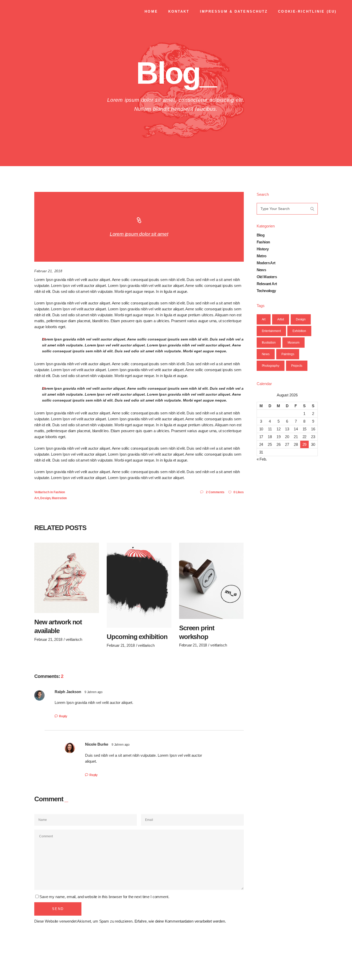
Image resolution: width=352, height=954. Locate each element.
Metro (261, 256)
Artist (280, 319)
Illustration (59, 498)
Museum (293, 342)
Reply (63, 716)
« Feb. (262, 459)
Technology (266, 290)
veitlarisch (41, 492)
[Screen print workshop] (211, 581)
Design (45, 498)
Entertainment (271, 331)
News (261, 270)
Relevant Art (267, 284)
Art (36, 498)
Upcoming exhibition (137, 637)
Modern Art (266, 263)
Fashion (59, 492)
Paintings (287, 354)
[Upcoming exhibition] (139, 585)
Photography (270, 366)
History (263, 249)
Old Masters (267, 277)
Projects (296, 366)
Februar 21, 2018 (48, 271)
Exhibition (299, 331)
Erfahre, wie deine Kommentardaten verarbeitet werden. (180, 921)
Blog (261, 235)
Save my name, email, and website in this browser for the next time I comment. (104, 897)
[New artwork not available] (66, 578)
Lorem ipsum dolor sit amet (139, 234)
